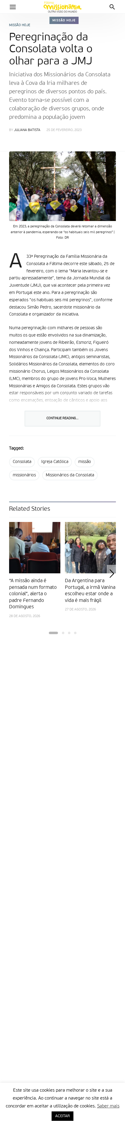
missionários (24, 475)
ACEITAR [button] (62, 1116)
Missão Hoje (64, 20)
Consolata (22, 462)
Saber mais (108, 1106)
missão (84, 462)
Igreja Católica (54, 462)
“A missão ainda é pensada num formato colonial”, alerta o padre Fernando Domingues (33, 594)
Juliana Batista (27, 130)
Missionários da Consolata (70, 475)
